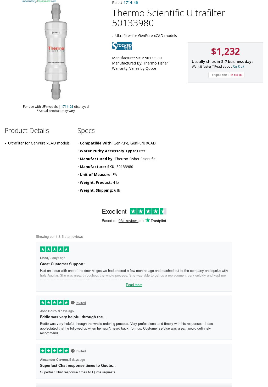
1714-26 (67, 106)
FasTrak (238, 66)
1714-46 (131, 2)
